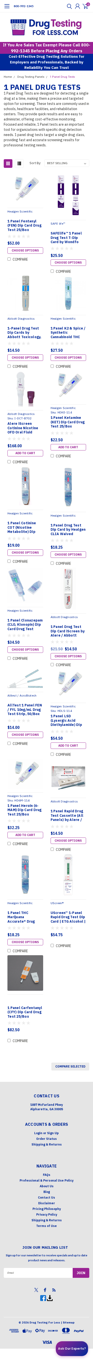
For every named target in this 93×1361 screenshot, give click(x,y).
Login (38, 1133)
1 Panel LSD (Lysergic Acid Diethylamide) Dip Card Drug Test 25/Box (66, 720)
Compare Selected (70, 1066)
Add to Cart (25, 453)
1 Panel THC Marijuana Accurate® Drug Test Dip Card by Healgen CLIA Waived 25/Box (21, 917)
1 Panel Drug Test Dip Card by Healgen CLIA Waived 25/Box (68, 529)
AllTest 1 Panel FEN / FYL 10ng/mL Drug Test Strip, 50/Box (24, 709)
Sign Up (53, 1133)
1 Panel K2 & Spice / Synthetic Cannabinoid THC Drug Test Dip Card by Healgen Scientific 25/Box (68, 332)
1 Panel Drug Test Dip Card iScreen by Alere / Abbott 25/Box (68, 631)
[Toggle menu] (7, 8)
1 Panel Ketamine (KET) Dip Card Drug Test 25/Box (68, 422)
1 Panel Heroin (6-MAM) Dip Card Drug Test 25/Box (24, 810)
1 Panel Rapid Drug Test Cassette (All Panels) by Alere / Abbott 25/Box (67, 815)
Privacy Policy (46, 1214)
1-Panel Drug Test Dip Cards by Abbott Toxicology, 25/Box (24, 332)
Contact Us (46, 1197)
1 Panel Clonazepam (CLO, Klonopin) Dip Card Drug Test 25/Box (25, 624)
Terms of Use (46, 1226)
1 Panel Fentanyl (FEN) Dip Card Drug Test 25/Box (24, 225)
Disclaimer (46, 1203)
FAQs (46, 1175)
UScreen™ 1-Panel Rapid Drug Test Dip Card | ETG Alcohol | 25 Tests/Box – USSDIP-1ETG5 (68, 917)
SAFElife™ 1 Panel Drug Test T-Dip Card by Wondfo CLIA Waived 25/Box (66, 237)
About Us (47, 1186)
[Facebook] (43, 1298)
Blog (46, 1192)
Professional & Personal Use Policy (46, 1180)
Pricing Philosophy (46, 1209)
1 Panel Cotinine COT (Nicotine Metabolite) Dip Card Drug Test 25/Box (21, 527)
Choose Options (25, 250)
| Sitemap (67, 1322)
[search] (68, 6)
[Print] (50, 1298)
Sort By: (35, 163)
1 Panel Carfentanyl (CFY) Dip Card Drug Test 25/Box (24, 1012)
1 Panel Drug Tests (62, 76)
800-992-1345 (23, 6)
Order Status (46, 1139)
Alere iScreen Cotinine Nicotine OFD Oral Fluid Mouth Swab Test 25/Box (22, 428)
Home (8, 76)
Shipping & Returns (46, 1144)
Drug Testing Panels (30, 76)
